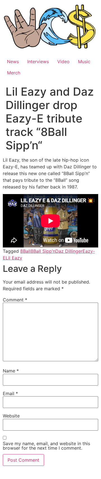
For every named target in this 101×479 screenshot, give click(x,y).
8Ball (25, 251)
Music (84, 61)
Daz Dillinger (68, 251)
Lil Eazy (14, 258)
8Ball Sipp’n (43, 251)
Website (11, 416)
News (13, 61)
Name (11, 371)
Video (63, 61)
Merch (13, 72)
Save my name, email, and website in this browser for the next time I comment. (46, 445)
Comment (15, 300)
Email (10, 393)
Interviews (38, 61)
